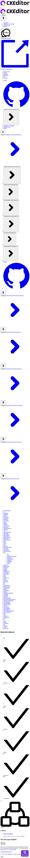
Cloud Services (6, 127)
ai (3, 511)
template (5, 615)
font (4, 552)
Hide (2, 856)
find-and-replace (7, 551)
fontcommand (10, 558)
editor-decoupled (7, 537)
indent (4, 579)
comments (5, 529)
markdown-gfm (6, 586)
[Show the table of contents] (1, 801)
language (5, 580)
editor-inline (6, 538)
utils (8, 563)
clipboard (5, 524)
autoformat (5, 514)
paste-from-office (7, 598)
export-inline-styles (7, 547)
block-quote (6, 518)
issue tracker (13, 849)
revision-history (6, 604)
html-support (6, 574)
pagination (5, 595)
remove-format (6, 601)
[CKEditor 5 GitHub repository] (16, 107)
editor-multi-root (7, 539)
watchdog (5, 626)
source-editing (6, 609)
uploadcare (5, 623)
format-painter (6, 566)
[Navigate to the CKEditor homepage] (15, 5)
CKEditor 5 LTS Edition (8, 125)
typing (4, 618)
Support (5, 261)
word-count (5, 628)
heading (5, 569)
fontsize (9, 562)
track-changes (6, 617)
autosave (5, 515)
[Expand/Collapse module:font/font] (6, 555)
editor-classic (6, 536)
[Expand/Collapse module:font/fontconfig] (6, 560)
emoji (4, 542)
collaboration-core (7, 528)
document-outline (7, 532)
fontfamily (9, 561)
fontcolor (9, 557)
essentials (5, 546)
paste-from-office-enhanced (9, 599)
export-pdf (5, 548)
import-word (6, 577)
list (4, 584)
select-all (5, 605)
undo (4, 620)
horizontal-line (6, 571)
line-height (5, 581)
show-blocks (6, 607)
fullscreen (5, 567)
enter (4, 544)
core (4, 530)
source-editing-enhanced (8, 610)
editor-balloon (6, 534)
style (4, 613)
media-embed (6, 588)
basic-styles (5, 517)
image (4, 576)
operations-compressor (8, 593)
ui (3, 619)
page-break (5, 594)
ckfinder (5, 523)
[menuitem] (6, 22)
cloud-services (6, 525)
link (4, 582)
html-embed (6, 572)
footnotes (5, 565)
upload (4, 622)
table (4, 614)
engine (4, 543)
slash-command (6, 608)
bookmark (5, 519)
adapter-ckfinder (7, 510)
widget (4, 627)
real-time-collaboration (8, 600)
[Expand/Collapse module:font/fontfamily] (6, 561)
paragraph (5, 596)
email (4, 541)
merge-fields (6, 590)
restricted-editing (7, 603)
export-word (6, 549)
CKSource (10, 854)
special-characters (7, 612)
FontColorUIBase (8, 833)
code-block (5, 527)
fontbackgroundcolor (11, 556)
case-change (6, 520)
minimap (5, 591)
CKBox (5, 128)
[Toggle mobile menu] (1, 7)
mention (5, 589)
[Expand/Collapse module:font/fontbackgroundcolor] (6, 556)
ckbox (4, 522)
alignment (5, 513)
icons (4, 575)
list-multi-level (6, 585)
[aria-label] (16, 288)
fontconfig (9, 560)
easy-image (5, 533)
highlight (5, 570)
